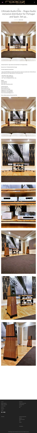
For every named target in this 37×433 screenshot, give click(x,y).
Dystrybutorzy (21, 426)
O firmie (2, 401)
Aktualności (2, 408)
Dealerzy (20, 422)
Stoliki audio (20, 401)
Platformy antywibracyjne (22, 403)
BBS (19, 407)
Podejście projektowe (4, 403)
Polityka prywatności (22, 419)
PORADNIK (2, 416)
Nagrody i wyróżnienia (4, 404)
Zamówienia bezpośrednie (22, 416)
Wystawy (2, 407)
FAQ (19, 420)
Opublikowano (16, 19)
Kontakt (2, 410)
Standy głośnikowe (21, 404)
